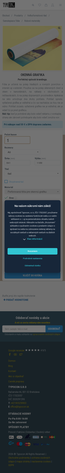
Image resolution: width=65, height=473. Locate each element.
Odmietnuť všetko (33, 265)
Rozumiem (32, 251)
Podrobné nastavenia (32, 258)
